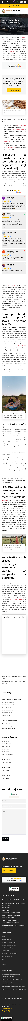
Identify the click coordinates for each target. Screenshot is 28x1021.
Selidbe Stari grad (6, 743)
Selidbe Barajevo (6, 759)
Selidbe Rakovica (6, 775)
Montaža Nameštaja (7, 718)
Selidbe (4, 936)
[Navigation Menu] (25, 10)
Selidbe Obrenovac (6, 765)
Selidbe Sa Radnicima (7, 710)
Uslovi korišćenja (6, 1012)
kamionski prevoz (21, 125)
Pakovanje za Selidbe (7, 712)
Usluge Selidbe (6, 951)
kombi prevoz (11, 285)
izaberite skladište (21, 346)
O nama (4, 962)
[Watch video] (21, 998)
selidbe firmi (7, 141)
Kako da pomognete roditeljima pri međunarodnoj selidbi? (11, 975)
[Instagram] (2, 998)
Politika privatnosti (6, 1010)
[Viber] (14, 2)
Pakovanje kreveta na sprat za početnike (12, 979)
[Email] (25, 2)
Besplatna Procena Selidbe (8, 728)
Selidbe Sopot (5, 778)
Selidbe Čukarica (6, 767)
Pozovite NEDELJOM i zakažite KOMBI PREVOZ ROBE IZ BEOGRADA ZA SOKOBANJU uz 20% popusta (14, 82)
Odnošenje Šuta (6, 723)
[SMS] (21, 2)
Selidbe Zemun (5, 749)
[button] (14, 65)
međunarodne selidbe (18, 129)
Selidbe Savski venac (7, 757)
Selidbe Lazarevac (6, 762)
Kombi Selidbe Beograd (8, 702)
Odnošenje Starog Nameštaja (9, 720)
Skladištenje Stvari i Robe (9, 942)
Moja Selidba (10, 51)
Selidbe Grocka (5, 770)
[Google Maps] (14, 664)
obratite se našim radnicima (16, 599)
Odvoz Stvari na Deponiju (8, 726)
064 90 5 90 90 (14, 6)
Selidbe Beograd (6, 696)
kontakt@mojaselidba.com (10, 922)
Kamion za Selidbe (6, 707)
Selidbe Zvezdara (6, 746)
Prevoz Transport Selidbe (8, 704)
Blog (3, 959)
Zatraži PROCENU (9, 871)
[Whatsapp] (18, 2)
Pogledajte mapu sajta (7, 1008)
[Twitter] (18, 998)
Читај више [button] (4, 227)
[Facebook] (6, 998)
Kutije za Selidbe (6, 715)
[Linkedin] (15, 998)
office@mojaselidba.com (10, 920)
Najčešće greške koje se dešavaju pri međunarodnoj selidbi (11, 983)
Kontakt (4, 965)
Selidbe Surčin (5, 773)
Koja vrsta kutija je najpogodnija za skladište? (13, 986)
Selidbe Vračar (5, 741)
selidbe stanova (12, 147)
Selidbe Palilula (6, 751)
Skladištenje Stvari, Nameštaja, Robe (11, 699)
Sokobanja (4, 500)
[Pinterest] (9, 998)
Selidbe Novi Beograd (7, 754)
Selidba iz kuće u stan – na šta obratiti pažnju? (14, 989)
